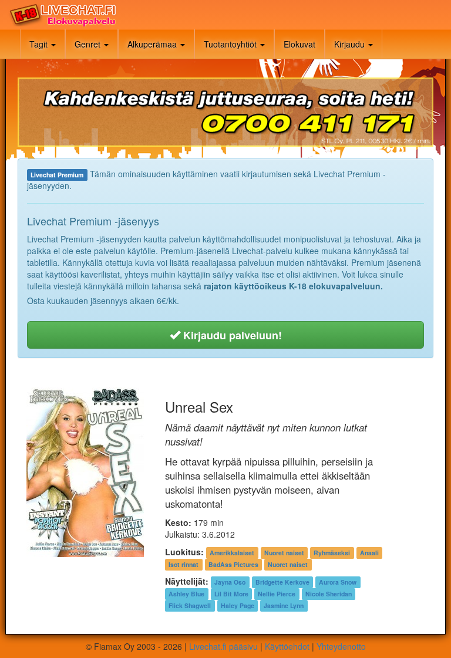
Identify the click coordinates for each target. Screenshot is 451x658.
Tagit (39, 44)
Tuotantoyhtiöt (231, 44)
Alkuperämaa (153, 44)
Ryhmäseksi (332, 552)
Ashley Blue (186, 593)
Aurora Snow (337, 582)
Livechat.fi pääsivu (223, 646)
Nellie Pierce (276, 593)
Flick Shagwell (190, 605)
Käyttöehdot (287, 646)
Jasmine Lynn (284, 605)
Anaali (369, 552)
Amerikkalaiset (232, 552)
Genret (89, 44)
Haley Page (237, 605)
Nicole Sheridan (328, 593)
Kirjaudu (350, 44)
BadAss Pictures (233, 564)
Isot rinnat (183, 564)
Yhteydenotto (341, 646)
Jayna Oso (229, 582)
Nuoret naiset (284, 552)
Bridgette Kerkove (282, 582)
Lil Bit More (231, 593)
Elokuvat (299, 44)
